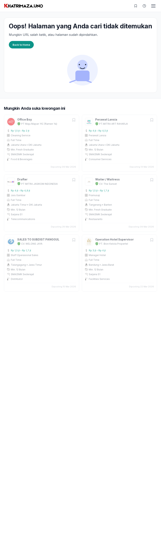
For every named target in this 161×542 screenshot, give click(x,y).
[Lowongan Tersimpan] (135, 6)
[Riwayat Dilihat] (144, 6)
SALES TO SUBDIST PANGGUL (38, 239)
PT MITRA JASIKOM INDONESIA (39, 183)
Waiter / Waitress (107, 179)
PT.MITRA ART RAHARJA (113, 123)
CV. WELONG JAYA (31, 243)
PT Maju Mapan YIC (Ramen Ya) (39, 123)
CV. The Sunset (108, 183)
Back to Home (21, 44)
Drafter (22, 179)
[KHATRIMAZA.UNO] (23, 6)
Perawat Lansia (106, 119)
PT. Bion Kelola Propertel (113, 243)
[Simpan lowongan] (73, 120)
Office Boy (24, 119)
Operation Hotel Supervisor (114, 239)
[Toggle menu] (153, 6)
